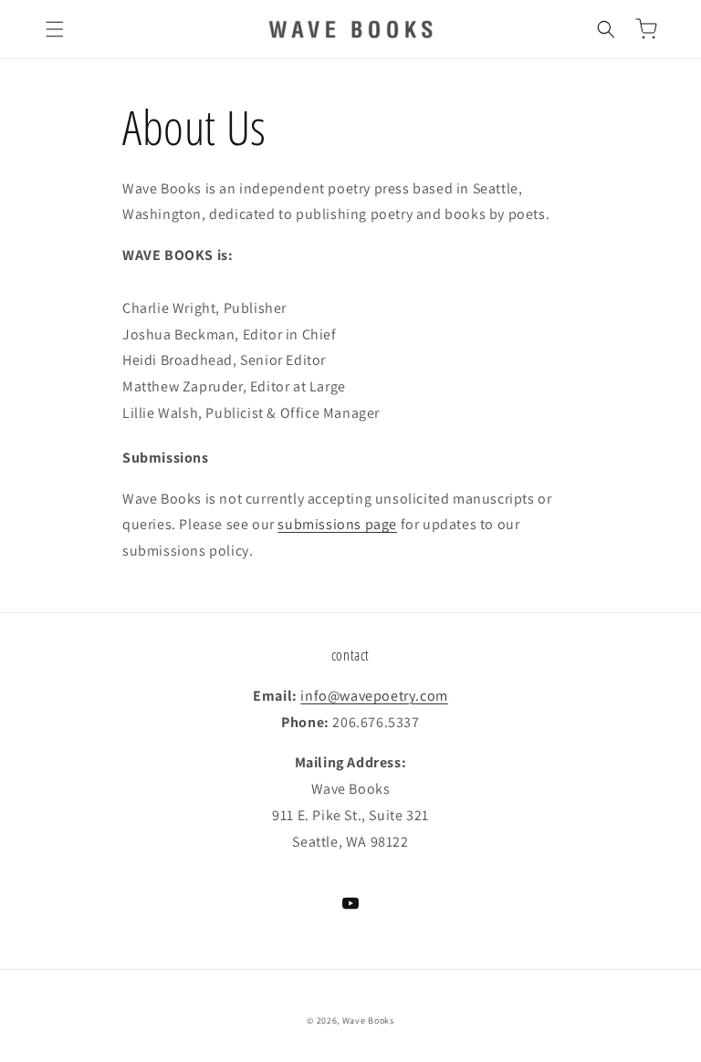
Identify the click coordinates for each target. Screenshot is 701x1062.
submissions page (337, 524)
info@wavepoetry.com (373, 695)
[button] (55, 29)
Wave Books (368, 1020)
